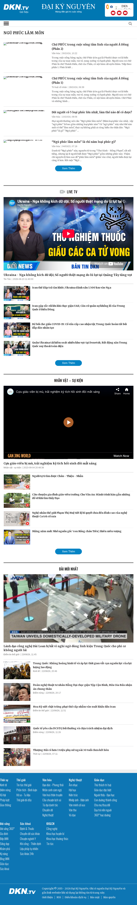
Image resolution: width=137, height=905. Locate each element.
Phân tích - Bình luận (26, 790)
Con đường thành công (105, 800)
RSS (59, 897)
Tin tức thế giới (23, 785)
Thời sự (36, 754)
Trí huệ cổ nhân (59, 87)
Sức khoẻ (4, 869)
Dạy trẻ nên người (102, 810)
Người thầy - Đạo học (104, 795)
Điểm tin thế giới (11, 654)
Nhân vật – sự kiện (68, 380)
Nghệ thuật (48, 815)
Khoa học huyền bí (55, 834)
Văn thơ (72, 810)
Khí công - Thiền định (30, 844)
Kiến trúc (73, 795)
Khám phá (5, 849)
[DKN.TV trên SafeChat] (107, 6)
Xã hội (3, 795)
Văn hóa (56, 53)
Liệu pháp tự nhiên (29, 849)
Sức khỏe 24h (27, 854)
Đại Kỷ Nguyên (113, 888)
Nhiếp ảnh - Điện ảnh (79, 800)
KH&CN (50, 824)
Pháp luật (4, 800)
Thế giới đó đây (23, 800)
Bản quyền (109, 897)
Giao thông (5, 805)
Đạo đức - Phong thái (53, 785)
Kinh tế (36, 671)
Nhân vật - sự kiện (12, 467)
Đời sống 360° (7, 829)
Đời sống (5, 824)
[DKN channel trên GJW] (123, 6)
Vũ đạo (72, 815)
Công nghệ (51, 829)
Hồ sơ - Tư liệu (23, 795)
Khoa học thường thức (57, 839)
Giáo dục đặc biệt (102, 790)
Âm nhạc (73, 785)
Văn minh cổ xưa (77, 805)
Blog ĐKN (4, 859)
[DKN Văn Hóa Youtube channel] (125, 13)
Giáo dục (99, 780)
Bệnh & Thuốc (27, 829)
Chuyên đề (47, 810)
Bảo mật (95, 897)
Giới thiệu (47, 897)
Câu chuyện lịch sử (51, 800)
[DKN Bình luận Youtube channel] (119, 13)
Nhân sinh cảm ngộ (52, 790)
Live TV (72, 191)
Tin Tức (7, 279)
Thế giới (21, 780)
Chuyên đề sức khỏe (30, 834)
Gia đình (4, 834)
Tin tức (50, 844)
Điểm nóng (38, 693)
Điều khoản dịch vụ (75, 897)
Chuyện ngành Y (28, 839)
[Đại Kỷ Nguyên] (16, 6)
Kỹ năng (4, 854)
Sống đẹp (4, 844)
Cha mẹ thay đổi (102, 805)
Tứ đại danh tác (50, 805)
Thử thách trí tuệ (102, 785)
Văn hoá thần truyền (52, 795)
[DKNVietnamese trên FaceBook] (111, 6)
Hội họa (72, 790)
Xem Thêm (68, 168)
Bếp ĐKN (4, 839)
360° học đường (102, 815)
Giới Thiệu (24, 12)
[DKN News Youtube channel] (113, 13)
